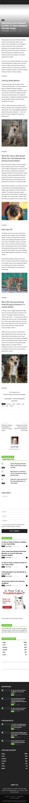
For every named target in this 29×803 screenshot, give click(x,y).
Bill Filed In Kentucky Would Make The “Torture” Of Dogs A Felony (7, 427)
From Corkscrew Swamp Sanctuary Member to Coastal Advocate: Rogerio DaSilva (14, 553)
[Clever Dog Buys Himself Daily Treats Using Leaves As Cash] (6, 465)
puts (23, 404)
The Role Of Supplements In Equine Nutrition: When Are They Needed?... (18, 726)
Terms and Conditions (14, 798)
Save (7, 406)
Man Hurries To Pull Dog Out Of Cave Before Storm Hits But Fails (18, 473)
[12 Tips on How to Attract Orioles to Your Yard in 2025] (6, 710)
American (9, 404)
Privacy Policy (20, 796)
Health (3, 576)
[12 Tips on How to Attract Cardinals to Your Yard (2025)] (6, 692)
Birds (3, 546)
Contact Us (7, 796)
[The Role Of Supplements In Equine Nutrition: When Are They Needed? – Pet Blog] (6, 726)
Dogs (6, 6)
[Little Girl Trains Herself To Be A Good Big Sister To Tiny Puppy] (6, 481)
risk (3, 406)
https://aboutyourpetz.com (14, 449)
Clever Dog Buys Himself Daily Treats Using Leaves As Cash (18, 465)
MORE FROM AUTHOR (8, 459)
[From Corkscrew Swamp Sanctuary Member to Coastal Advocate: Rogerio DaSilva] (6, 700)
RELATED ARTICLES (8, 457)
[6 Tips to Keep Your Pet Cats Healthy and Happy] (6, 743)
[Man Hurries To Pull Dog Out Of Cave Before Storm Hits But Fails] (6, 473)
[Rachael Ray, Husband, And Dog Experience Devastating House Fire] (6, 734)
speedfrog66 (6, 30)
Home (2, 6)
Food (12, 728)
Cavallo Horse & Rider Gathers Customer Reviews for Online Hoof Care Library (21, 427)
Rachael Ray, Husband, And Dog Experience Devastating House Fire (19, 734)
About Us (13, 796)
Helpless (18, 404)
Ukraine (11, 406)
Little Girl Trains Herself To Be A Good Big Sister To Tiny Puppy (18, 481)
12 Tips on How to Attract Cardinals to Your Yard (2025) (18, 692)
